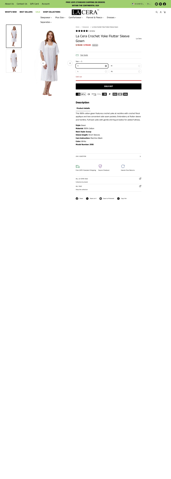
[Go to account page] (161, 12)
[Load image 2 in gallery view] (14, 61)
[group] (83, 108)
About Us (9, 4)
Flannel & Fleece (94, 17)
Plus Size (59, 17)
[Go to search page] (157, 12)
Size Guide (84, 55)
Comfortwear (75, 17)
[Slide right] (69, 63)
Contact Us (22, 4)
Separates (45, 22)
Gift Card (34, 4)
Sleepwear (45, 17)
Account (46, 4)
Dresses (110, 17)
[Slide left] (43, 63)
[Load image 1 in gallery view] (14, 36)
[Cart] (164, 12)
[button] (157, 12)
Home (77, 27)
